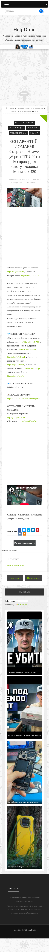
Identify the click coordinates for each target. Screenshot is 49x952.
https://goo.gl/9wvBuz (28, 421)
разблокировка (18, 133)
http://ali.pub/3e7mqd (16, 357)
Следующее (15, 578)
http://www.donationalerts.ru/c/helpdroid (24, 398)
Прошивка (33, 128)
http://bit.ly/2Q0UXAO (29, 342)
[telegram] (24, 530)
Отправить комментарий (14, 565)
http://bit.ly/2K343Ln (15, 272)
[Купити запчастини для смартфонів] (24, 47)
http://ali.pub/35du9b (15, 365)
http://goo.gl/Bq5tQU (16, 417)
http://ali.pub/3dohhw (27, 349)
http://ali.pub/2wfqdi (32, 368)
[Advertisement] (24, 76)
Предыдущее (33, 578)
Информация (17, 128)
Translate (23, 604)
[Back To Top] (24, 933)
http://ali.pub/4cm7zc (15, 376)
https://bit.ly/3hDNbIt (30, 276)
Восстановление (24, 122)
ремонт (34, 133)
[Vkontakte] (20, 534)
